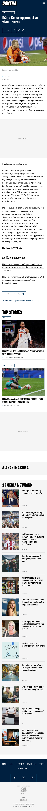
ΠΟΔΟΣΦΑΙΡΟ (8, 365)
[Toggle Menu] (43, 3)
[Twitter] (19, 30)
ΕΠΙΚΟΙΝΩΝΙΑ (23, 769)
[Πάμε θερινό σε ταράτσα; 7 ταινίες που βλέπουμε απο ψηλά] (10, 563)
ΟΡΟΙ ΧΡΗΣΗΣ (7, 764)
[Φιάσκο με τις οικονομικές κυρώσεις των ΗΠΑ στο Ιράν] (10, 498)
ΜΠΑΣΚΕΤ (6, 317)
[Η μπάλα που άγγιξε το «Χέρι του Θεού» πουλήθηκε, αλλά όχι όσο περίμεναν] (10, 519)
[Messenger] (23, 30)
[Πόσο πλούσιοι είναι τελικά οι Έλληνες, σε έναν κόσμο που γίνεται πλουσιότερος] (10, 672)
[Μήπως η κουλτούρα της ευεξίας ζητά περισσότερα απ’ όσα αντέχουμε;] (10, 716)
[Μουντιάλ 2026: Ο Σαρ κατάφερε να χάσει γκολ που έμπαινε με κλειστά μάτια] (23, 382)
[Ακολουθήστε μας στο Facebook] (15, 777)
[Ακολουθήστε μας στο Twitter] (23, 777)
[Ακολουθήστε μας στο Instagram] (32, 777)
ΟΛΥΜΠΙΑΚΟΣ (8, 301)
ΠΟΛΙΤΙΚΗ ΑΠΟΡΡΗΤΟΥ (36, 764)
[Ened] (23, 800)
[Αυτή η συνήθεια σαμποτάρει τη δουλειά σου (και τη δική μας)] (10, 694)
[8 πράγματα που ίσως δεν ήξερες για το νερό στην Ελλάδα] (10, 650)
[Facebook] (14, 30)
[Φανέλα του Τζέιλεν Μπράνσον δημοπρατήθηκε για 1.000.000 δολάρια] (23, 334)
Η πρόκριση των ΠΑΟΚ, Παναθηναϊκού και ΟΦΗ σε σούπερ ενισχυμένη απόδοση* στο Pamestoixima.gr (23, 280)
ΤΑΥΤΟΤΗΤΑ (20, 764)
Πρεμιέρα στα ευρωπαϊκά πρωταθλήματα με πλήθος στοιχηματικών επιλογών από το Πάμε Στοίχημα (23, 267)
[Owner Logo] (24, 790)
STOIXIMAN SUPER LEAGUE (27, 301)
